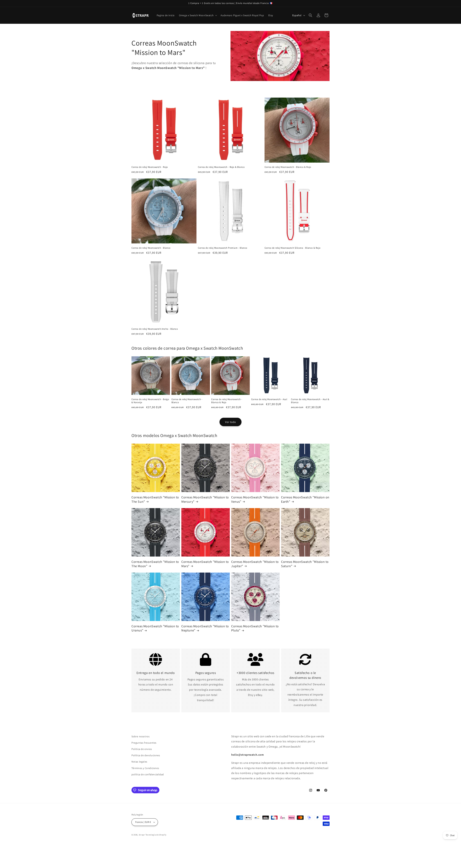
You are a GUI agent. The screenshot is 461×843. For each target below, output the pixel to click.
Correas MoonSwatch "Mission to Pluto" (255, 628)
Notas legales (139, 761)
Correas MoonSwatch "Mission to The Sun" (155, 499)
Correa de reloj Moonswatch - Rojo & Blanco (221, 167)
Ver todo (230, 422)
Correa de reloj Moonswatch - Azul (269, 399)
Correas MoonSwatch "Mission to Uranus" (155, 628)
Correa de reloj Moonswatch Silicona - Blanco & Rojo (293, 247)
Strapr (142, 834)
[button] (197, 15)
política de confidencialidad (147, 774)
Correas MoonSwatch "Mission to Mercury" (205, 499)
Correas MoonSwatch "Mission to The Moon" (155, 564)
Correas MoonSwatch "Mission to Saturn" (305, 564)
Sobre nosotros (140, 736)
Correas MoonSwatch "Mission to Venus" (255, 499)
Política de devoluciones (145, 755)
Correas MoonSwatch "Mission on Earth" (305, 499)
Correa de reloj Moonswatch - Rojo (149, 167)
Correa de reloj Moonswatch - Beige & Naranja (150, 401)
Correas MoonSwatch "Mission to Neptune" (205, 628)
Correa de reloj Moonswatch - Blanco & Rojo (288, 167)
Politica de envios (141, 749)
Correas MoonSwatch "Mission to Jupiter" (255, 564)
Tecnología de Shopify (156, 834)
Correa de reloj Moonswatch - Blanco (151, 247)
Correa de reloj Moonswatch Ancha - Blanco (154, 329)
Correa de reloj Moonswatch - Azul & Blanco (310, 401)
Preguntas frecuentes (143, 742)
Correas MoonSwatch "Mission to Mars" (205, 564)
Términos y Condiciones (145, 768)
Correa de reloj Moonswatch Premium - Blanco (222, 247)
